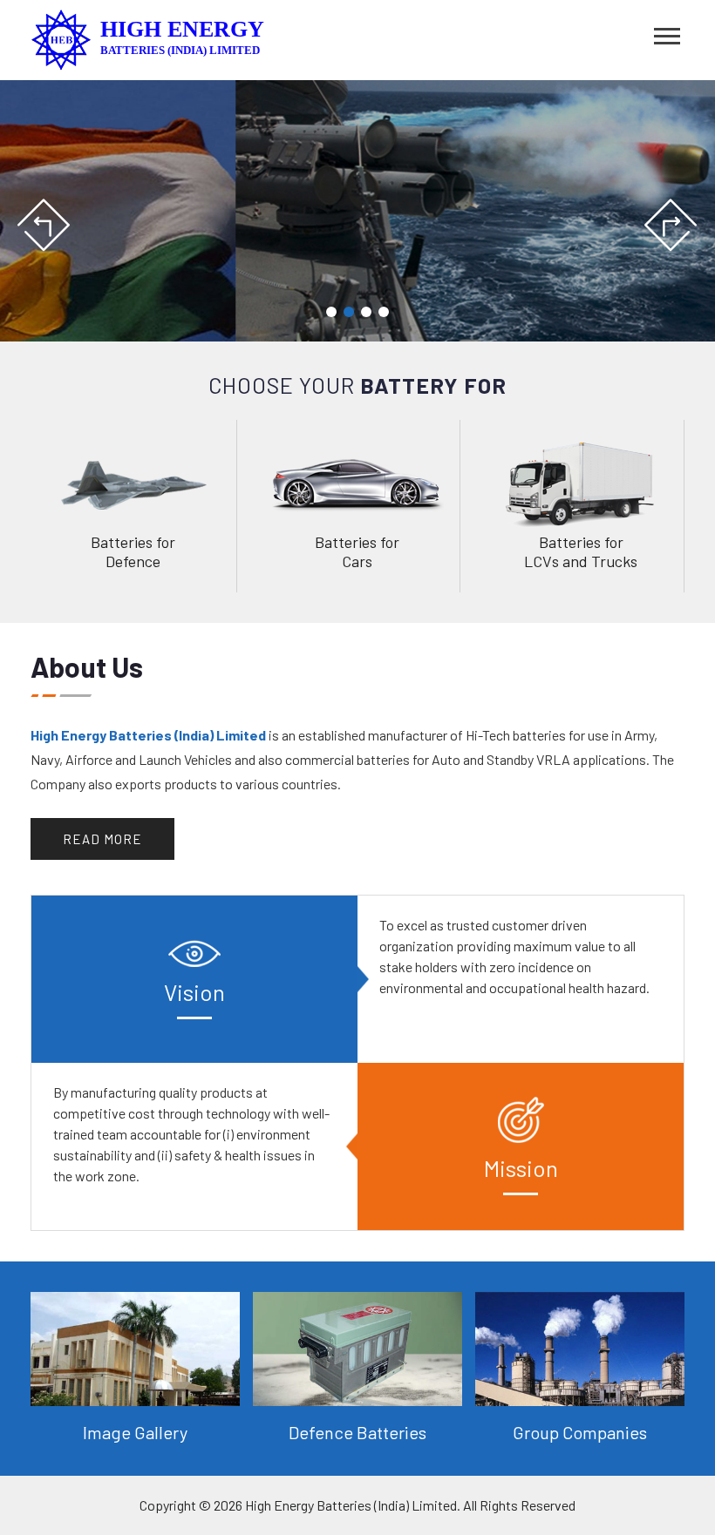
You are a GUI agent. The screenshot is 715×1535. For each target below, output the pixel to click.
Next (670, 226)
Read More (102, 839)
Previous (45, 226)
